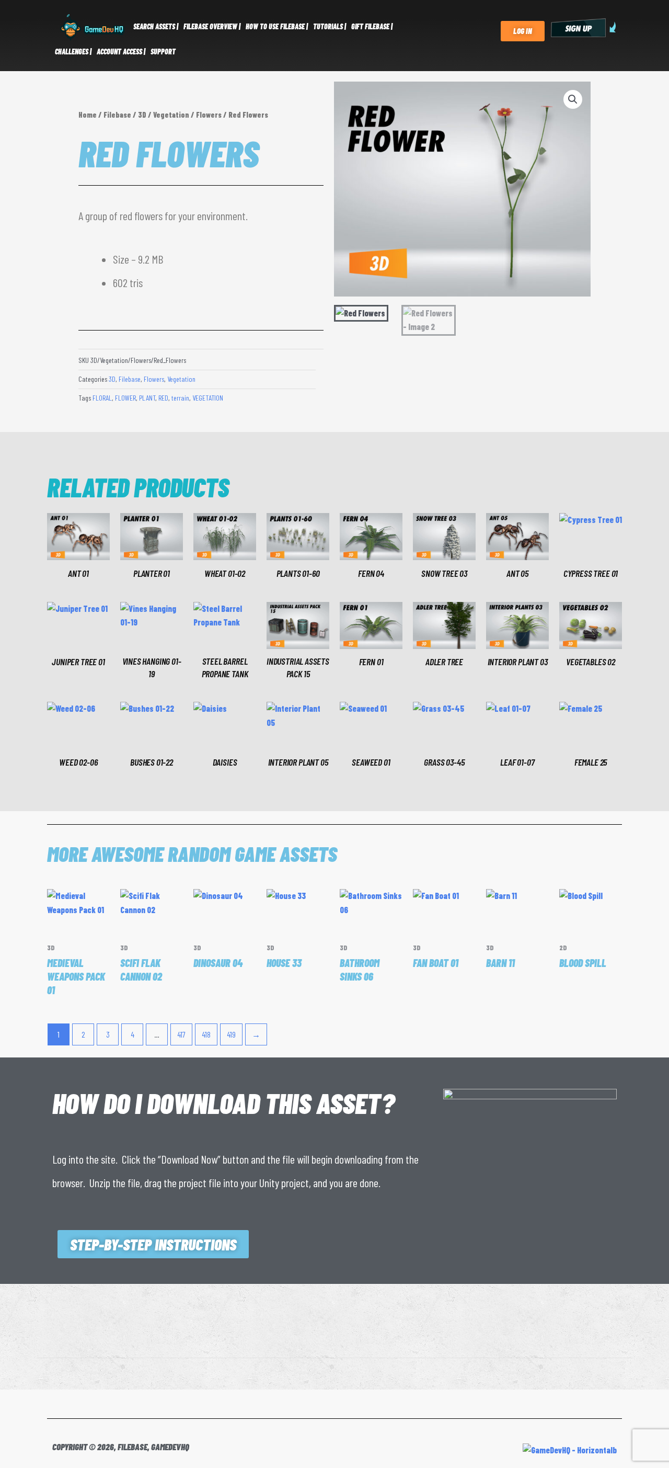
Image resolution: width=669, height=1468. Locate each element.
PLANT (147, 397)
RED (163, 397)
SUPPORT (163, 51)
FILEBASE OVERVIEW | (211, 26)
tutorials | (329, 26)
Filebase (117, 114)
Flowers (209, 114)
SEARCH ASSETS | (155, 26)
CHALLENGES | (73, 51)
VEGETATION (207, 397)
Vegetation (171, 114)
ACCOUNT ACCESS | (121, 51)
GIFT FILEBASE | (372, 26)
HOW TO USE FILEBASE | (277, 26)
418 (206, 1034)
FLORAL (102, 397)
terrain (180, 397)
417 (181, 1034)
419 (231, 1034)
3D (142, 114)
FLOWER (125, 397)
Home (87, 114)
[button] (572, 99)
